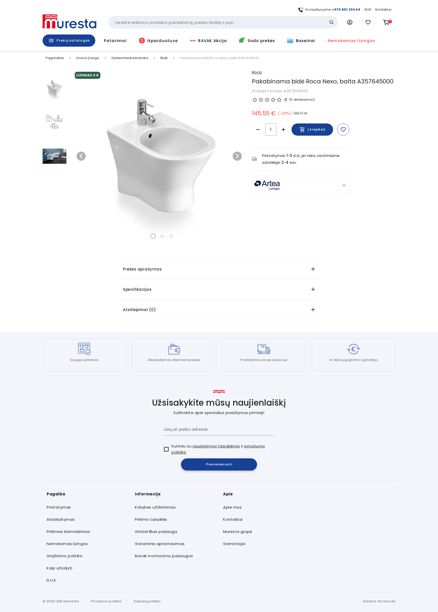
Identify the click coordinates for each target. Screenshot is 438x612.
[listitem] (87, 507)
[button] (350, 22)
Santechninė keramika (129, 58)
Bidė (164, 58)
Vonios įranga (87, 58)
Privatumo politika (106, 601)
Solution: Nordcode (379, 601)
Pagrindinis (55, 58)
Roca (257, 72)
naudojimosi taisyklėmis (216, 446)
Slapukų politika (147, 601)
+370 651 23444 (346, 9)
